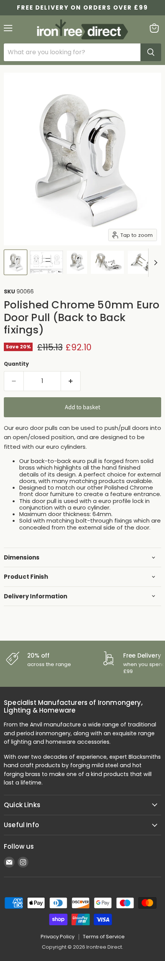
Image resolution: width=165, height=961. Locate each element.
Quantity (16, 364)
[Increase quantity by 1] (71, 381)
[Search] (150, 52)
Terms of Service (104, 936)
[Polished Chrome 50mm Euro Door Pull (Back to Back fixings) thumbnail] (15, 262)
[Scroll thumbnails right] (154, 262)
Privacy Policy (57, 936)
